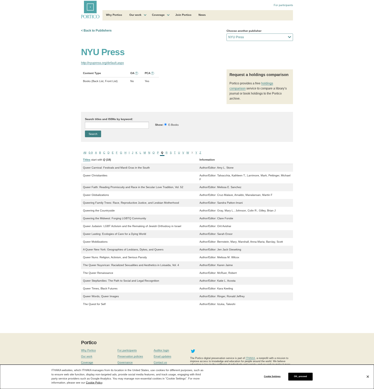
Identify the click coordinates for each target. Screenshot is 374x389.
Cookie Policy (94, 382)
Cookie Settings (272, 376)
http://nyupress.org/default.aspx (102, 63)
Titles (86, 159)
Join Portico (183, 14)
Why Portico (114, 14)
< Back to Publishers (96, 30)
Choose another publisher (244, 30)
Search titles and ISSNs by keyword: (109, 119)
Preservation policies (130, 356)
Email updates (162, 356)
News (202, 14)
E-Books (173, 124)
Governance (125, 362)
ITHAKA (250, 358)
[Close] (367, 376)
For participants (283, 5)
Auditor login (161, 350)
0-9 (91, 152)
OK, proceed (300, 376)
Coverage (158, 14)
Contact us (160, 362)
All (84, 152)
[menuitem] (114, 15)
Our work (135, 14)
